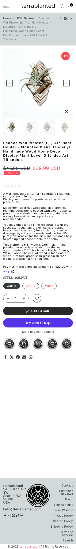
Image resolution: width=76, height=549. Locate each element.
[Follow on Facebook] (5, 515)
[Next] (66, 83)
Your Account (63, 504)
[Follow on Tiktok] (18, 515)
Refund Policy (63, 521)
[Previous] (9, 83)
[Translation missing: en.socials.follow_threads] (22, 515)
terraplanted (29, 546)
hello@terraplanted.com (22, 509)
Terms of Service (66, 533)
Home (7, 18)
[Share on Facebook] (5, 357)
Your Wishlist (64, 510)
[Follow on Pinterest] (13, 515)
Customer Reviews (66, 492)
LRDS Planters (25, 18)
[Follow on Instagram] (9, 515)
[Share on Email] (24, 357)
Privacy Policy (63, 515)
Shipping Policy (62, 526)
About (68, 499)
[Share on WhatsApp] (30, 357)
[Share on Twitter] (12, 357)
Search (68, 540)
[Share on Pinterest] (18, 357)
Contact (67, 485)
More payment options (38, 331)
